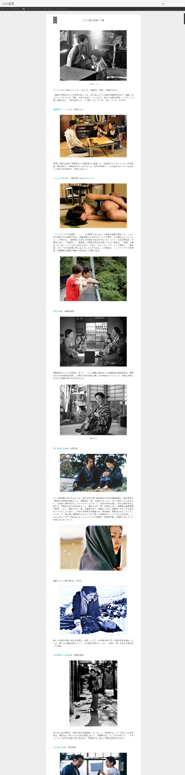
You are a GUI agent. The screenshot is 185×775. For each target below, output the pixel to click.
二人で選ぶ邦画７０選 (93, 20)
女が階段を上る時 (61, 654)
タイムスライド (62, 9)
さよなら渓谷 (59, 178)
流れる (56, 311)
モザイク (30, 9)
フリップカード (15, 9)
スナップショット (49, 9)
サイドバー (38, 9)
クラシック (5, 9)
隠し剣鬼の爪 (59, 448)
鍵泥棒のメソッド (61, 109)
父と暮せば (58, 747)
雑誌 (23, 9)
